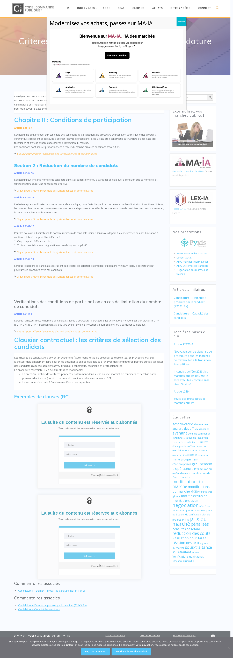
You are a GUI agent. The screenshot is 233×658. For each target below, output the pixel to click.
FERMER (181, 21)
